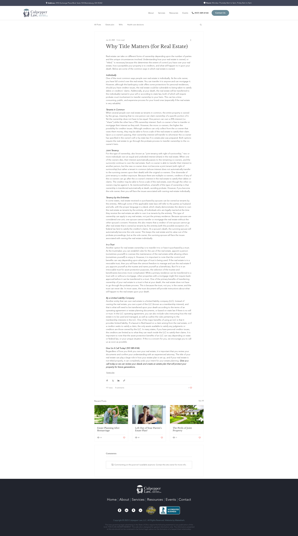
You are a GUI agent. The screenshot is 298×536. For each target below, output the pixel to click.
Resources (155, 499)
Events (171, 499)
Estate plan (110, 24)
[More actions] (190, 40)
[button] (174, 13)
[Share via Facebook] (107, 380)
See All (201, 401)
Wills (121, 24)
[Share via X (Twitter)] (113, 380)
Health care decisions (135, 24)
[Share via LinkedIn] (118, 380)
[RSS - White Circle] (140, 510)
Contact (185, 499)
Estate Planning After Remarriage (108, 429)
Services (138, 499)
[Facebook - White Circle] (119, 510)
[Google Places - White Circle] (133, 510)
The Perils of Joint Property (182, 429)
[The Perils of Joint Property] (187, 414)
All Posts (97, 24)
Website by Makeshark (174, 520)
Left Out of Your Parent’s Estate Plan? (148, 429)
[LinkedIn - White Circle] (126, 510)
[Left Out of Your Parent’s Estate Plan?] (149, 414)
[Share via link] (124, 380)
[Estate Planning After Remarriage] (111, 414)
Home (112, 499)
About (124, 499)
